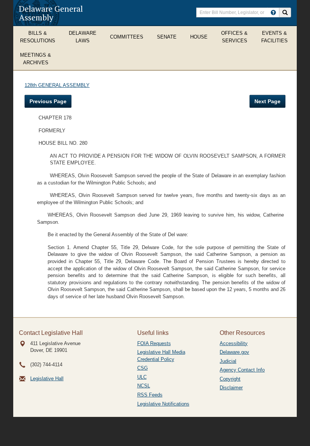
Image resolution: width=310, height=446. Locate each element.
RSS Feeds (150, 395)
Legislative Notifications (163, 404)
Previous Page (48, 101)
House (199, 37)
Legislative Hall (47, 378)
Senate (167, 37)
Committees (126, 37)
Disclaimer (231, 387)
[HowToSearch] (273, 12)
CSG (142, 368)
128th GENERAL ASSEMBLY (57, 85)
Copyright (230, 379)
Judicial (228, 361)
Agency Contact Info (242, 370)
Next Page (267, 101)
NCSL (143, 386)
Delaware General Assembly (51, 13)
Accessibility (234, 343)
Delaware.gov (234, 352)
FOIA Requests (154, 343)
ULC (142, 377)
